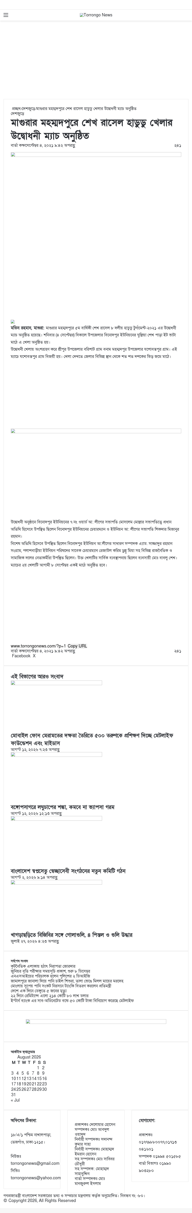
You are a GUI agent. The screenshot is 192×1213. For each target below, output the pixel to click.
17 (13, 1084)
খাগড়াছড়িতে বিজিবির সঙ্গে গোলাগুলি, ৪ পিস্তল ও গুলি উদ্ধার (71, 935)
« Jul (15, 1100)
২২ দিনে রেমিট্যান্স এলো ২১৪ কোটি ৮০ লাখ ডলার (50, 996)
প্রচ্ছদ (16, 108)
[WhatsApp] (3, 1205)
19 (24, 1084)
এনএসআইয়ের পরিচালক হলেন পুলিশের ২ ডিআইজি (50, 976)
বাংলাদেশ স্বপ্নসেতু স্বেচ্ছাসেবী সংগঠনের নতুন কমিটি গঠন (68, 871)
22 (39, 1084)
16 (44, 1078)
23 (44, 1084)
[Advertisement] (96, 61)
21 (34, 1084)
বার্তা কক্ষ (18, 145)
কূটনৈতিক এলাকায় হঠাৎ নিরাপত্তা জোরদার (43, 966)
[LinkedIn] (37, 656)
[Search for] (186, 16)
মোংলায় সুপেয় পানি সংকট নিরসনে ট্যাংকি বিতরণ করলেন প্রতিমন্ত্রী (61, 986)
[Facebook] (0, 1205)
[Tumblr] (38, 656)
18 (18, 1084)
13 (29, 1078)
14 (34, 1078)
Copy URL (77, 646)
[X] (1, 1205)
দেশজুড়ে (28, 108)
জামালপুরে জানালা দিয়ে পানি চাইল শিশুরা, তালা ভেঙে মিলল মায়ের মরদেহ (67, 981)
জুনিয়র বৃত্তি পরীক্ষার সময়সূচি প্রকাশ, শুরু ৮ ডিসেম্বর (50, 971)
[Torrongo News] (96, 15)
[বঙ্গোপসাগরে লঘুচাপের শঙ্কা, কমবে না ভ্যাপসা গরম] (56, 755)
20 (29, 1084)
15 (39, 1078)
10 (13, 1078)
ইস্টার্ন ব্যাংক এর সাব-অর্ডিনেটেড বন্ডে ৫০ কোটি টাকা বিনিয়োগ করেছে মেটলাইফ (72, 1000)
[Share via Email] (43, 656)
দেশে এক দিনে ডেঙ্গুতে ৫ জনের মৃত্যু (38, 991)
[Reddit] (40, 656)
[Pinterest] (39, 656)
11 (18, 1078)
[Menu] (6, 16)
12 (24, 1078)
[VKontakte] (42, 656)
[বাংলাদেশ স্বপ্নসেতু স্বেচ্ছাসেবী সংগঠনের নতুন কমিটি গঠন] (56, 819)
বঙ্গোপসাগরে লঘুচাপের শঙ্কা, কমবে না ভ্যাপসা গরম (62, 807)
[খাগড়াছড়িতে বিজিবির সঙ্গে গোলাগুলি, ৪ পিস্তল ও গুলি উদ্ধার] (56, 883)
